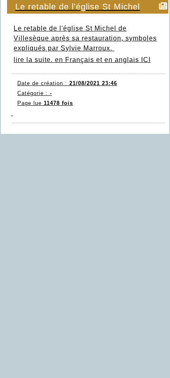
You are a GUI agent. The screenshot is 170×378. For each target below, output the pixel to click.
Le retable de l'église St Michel (77, 6)
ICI (146, 59)
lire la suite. (33, 59)
